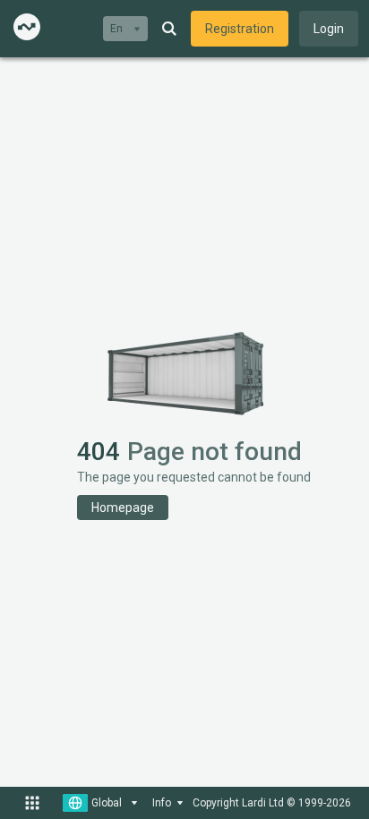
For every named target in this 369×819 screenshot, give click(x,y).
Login (328, 28)
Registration (239, 28)
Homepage (122, 507)
